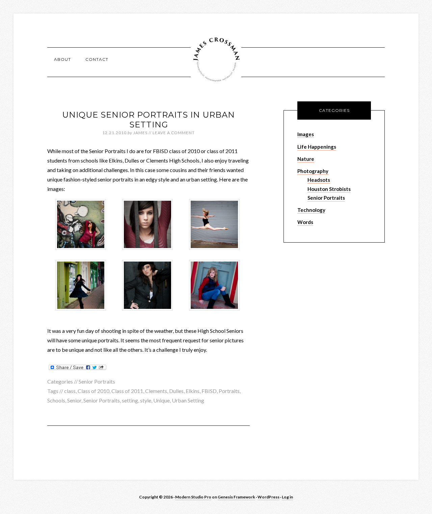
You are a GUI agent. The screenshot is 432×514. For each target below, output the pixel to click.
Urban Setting (188, 400)
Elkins (192, 391)
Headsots (318, 180)
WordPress (268, 496)
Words (305, 222)
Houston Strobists (329, 189)
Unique (161, 400)
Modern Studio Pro (193, 496)
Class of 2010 (93, 391)
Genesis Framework (236, 496)
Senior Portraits (97, 381)
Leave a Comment (174, 132)
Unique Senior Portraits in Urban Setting (148, 119)
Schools (56, 400)
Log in (287, 496)
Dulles (176, 391)
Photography (312, 171)
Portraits (229, 391)
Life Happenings (316, 147)
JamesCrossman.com (216, 59)
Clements (156, 391)
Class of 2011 (127, 391)
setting (130, 400)
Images (305, 134)
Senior (74, 400)
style (145, 400)
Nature (305, 159)
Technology (311, 210)
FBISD (209, 391)
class (70, 391)
